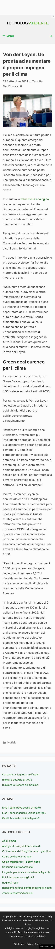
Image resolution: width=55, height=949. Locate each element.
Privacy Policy (34, 944)
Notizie (12, 742)
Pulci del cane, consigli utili (18, 877)
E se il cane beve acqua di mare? (21, 807)
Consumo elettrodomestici (17, 866)
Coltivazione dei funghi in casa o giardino (26, 851)
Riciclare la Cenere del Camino (20, 784)
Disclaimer (19, 944)
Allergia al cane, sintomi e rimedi (21, 846)
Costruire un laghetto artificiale (20, 774)
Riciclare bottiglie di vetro (17, 779)
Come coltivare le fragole (17, 856)
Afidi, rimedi (9, 840)
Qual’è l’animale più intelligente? (20, 818)
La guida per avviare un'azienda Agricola (26, 872)
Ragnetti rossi (10, 882)
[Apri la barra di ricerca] (51, 36)
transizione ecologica (35, 199)
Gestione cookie (46, 946)
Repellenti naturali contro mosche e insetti (27, 887)
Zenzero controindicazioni (17, 893)
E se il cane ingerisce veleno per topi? (24, 812)
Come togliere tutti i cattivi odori (21, 861)
